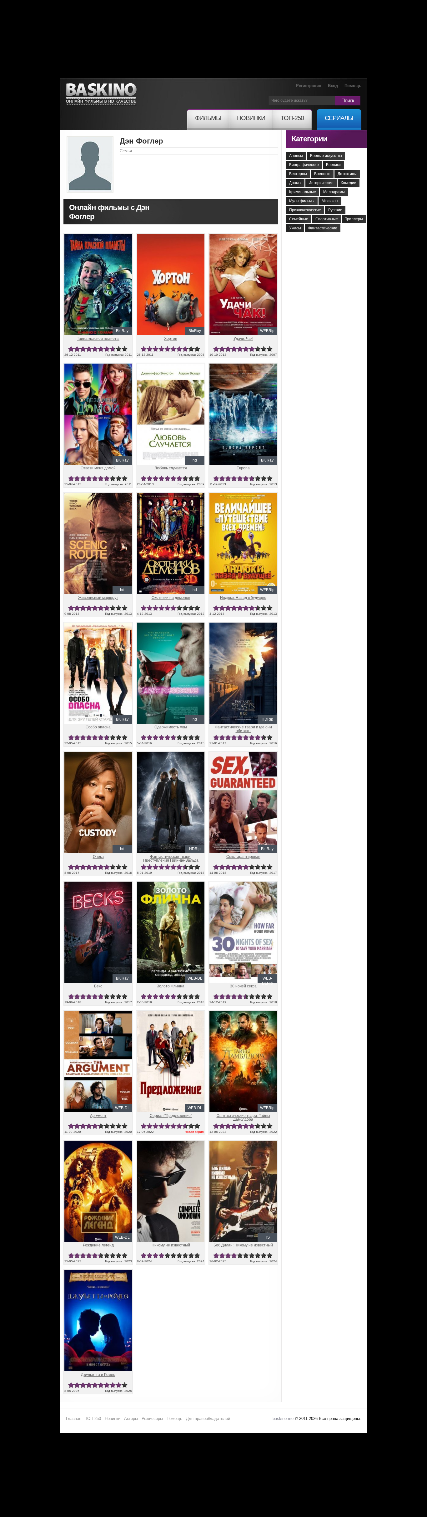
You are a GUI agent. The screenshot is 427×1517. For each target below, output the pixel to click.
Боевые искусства (326, 156)
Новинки (112, 1418)
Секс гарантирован (243, 856)
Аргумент (98, 1115)
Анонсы (296, 156)
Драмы (295, 183)
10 (125, 349)
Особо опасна (98, 727)
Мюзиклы (330, 201)
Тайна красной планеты (98, 338)
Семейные (298, 219)
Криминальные (302, 192)
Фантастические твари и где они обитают (243, 729)
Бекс (98, 986)
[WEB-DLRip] (243, 884)
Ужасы (295, 228)
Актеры (131, 1418)
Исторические (321, 183)
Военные (322, 174)
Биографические (304, 165)
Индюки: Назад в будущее (243, 597)
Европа (243, 468)
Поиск (347, 100)
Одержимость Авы (170, 727)
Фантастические (322, 228)
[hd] (170, 366)
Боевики (333, 165)
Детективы (347, 174)
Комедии (348, 183)
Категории (309, 139)
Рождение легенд (98, 1245)
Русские (335, 210)
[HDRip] (243, 625)
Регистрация (308, 85)
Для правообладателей (208, 1418)
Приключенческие (305, 210)
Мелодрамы (334, 192)
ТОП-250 (93, 1418)
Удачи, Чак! (243, 338)
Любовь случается (170, 468)
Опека (98, 856)
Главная (73, 1418)
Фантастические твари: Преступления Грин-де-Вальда (170, 858)
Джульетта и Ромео (98, 1375)
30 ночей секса (243, 986)
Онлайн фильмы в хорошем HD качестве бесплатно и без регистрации (101, 94)
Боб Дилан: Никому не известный (243, 1245)
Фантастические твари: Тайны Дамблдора (243, 1117)
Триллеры (354, 219)
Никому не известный (171, 1245)
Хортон (170, 338)
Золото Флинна (170, 986)
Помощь (352, 85)
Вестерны (298, 174)
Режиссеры (152, 1418)
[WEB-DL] (170, 884)
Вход (333, 85)
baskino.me (283, 1418)
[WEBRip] (243, 236)
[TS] (243, 1143)
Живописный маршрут (98, 597)
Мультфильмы (301, 201)
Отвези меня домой (98, 468)
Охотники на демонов (171, 597)
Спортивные (326, 219)
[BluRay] (98, 236)
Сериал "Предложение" (171, 1115)
